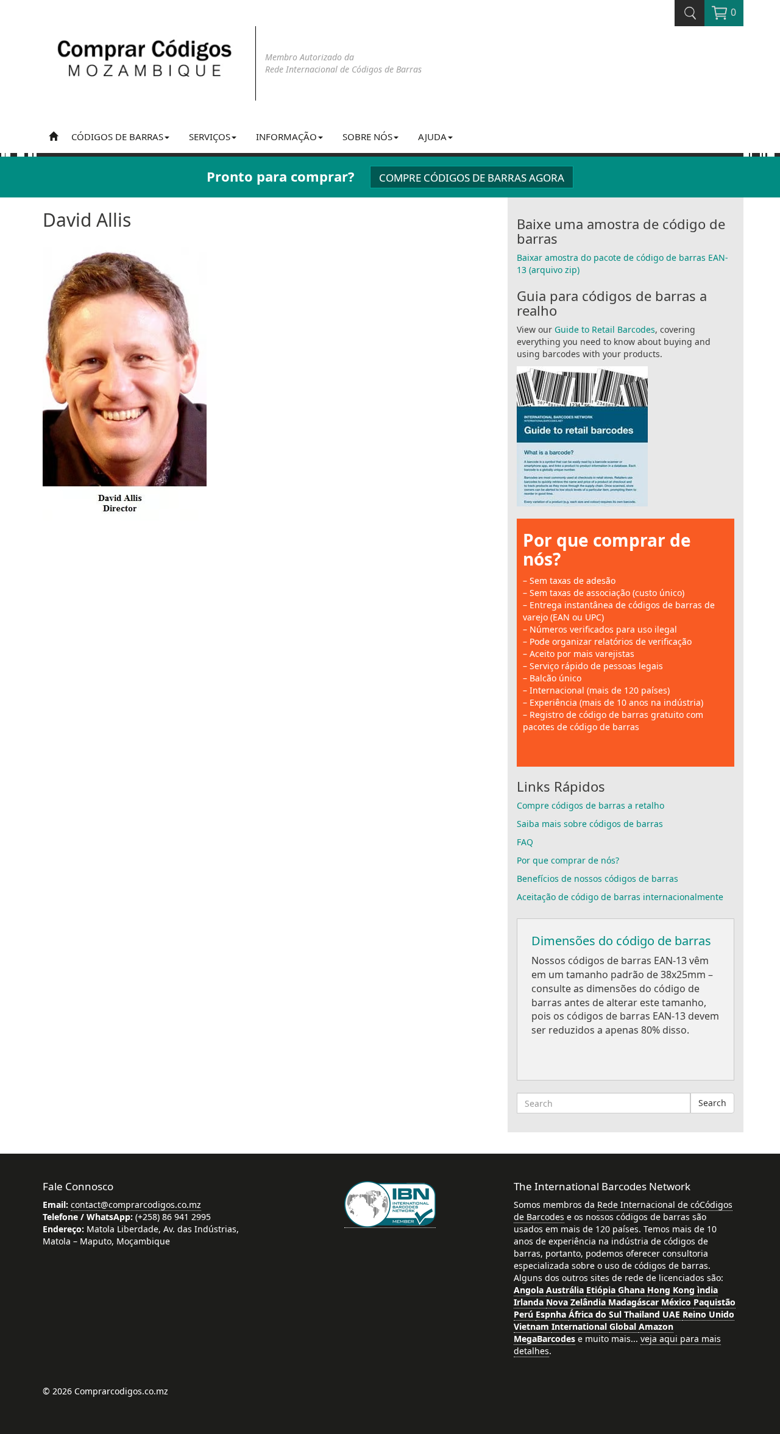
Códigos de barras (117, 136)
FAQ (525, 842)
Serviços (209, 136)
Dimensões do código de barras (621, 940)
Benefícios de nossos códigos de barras (597, 878)
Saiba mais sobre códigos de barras (590, 823)
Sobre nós (367, 136)
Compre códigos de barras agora (471, 178)
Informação (286, 136)
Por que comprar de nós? (607, 549)
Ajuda (432, 136)
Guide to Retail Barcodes (605, 329)
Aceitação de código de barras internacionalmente (620, 897)
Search (712, 1103)
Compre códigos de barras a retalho (590, 805)
